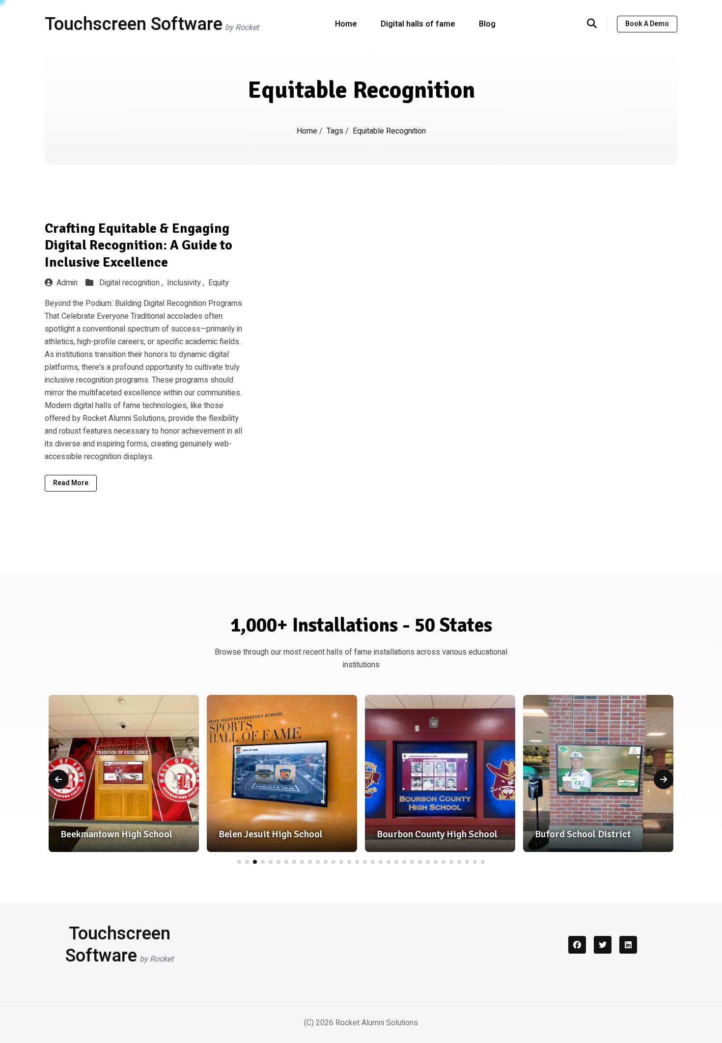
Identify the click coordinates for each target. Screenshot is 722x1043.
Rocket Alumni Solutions (376, 1023)
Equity (218, 283)
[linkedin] (628, 945)
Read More (70, 483)
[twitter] (602, 945)
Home (346, 24)
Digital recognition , (132, 283)
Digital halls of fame (418, 24)
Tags (336, 131)
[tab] (239, 862)
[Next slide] (663, 779)
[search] (597, 24)
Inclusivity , (186, 283)
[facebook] (577, 945)
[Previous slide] (58, 779)
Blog (487, 24)
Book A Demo (647, 24)
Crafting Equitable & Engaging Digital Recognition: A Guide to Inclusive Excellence (138, 245)
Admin (67, 283)
